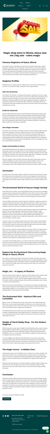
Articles (29, 5)
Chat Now (45, 428)
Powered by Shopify (34, 429)
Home (21, 2)
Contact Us (25, 8)
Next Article (7, 398)
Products (27, 2)
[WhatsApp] (47, 431)
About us (20, 5)
